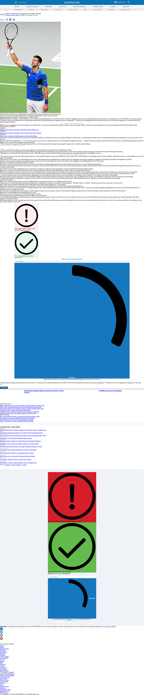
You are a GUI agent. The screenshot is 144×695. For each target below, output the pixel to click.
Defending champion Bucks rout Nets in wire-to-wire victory (44, 391)
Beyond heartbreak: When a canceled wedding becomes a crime (20, 416)
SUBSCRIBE (92, 598)
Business (2, 653)
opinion (126, 7)
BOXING (31, 9)
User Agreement (5, 677)
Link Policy (3, 678)
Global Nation (4, 656)
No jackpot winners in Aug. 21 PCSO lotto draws (15, 459)
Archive (2, 666)
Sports (2, 647)
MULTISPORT (97, 9)
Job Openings (4, 670)
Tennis (3, 14)
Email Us (3, 664)
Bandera (2, 688)
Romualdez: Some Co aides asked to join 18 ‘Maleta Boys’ (18, 463)
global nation (32, 7)
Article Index (4, 681)
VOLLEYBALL (44, 9)
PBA (85, 9)
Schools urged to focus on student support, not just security (18, 413)
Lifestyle (2, 650)
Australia (7, 465)
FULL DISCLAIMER (109, 626)
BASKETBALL (18, 9)
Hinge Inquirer (4, 686)
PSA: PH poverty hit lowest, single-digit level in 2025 (16, 419)
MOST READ (16, 427)
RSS (1, 663)
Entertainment (4, 648)
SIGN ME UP (72, 377)
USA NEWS (4, 658)
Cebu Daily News (5, 689)
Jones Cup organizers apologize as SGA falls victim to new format (20, 133)
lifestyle (62, 7)
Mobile (2, 661)
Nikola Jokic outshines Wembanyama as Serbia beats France (18, 136)
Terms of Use (69, 379)
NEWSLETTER (125, 9)
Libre (1, 685)
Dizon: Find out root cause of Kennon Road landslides (17, 421)
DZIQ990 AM (4, 691)
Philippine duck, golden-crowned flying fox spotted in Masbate (19, 412)
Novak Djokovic (16, 465)
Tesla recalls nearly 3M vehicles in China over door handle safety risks (21, 408)
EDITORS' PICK (5, 427)
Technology (3, 652)
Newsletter (3, 669)
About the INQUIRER (7, 675)
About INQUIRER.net (7, 674)
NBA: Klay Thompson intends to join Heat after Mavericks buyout (20, 407)
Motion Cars (4, 692)
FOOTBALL (58, 9)
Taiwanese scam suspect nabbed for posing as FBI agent (17, 418)
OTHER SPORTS (72, 9)
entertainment (79, 7)
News (17, 7)
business (48, 7)
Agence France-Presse (12, 15)
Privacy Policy (96, 379)
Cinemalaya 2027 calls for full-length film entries (15, 410)
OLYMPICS (111, 9)
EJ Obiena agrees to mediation (110, 391)
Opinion (2, 655)
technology (98, 7)
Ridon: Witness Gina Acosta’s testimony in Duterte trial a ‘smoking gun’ (22, 405)
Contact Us (3, 667)
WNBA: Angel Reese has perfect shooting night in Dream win (19, 130)
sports (113, 7)
